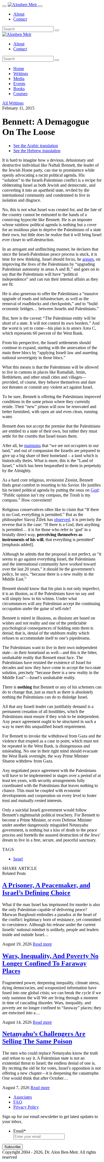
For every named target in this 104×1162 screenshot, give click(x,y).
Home (18, 68)
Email (19, 1131)
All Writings (13, 103)
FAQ (17, 1102)
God (94, 490)
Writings (20, 73)
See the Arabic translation (35, 145)
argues (88, 259)
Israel (18, 859)
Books (19, 88)
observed (62, 519)
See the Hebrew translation (36, 150)
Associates (22, 1097)
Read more (42, 944)
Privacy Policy (26, 1107)
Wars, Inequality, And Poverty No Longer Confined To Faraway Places (50, 963)
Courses (20, 93)
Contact (20, 19)
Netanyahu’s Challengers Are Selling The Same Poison (43, 1037)
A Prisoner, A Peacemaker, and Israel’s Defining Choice (46, 889)
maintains (32, 445)
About (18, 14)
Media (18, 78)
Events (19, 83)
